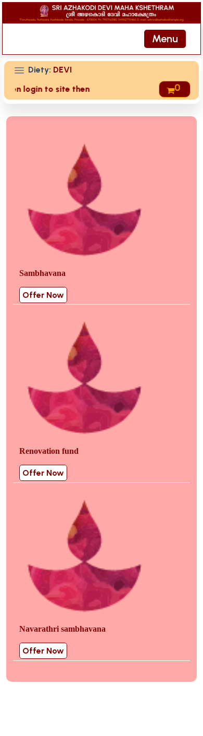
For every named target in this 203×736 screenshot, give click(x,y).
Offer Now (43, 295)
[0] (170, 89)
